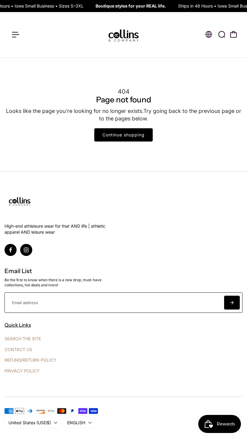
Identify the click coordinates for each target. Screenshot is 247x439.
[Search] (221, 34)
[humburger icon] (15, 34)
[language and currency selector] (208, 34)
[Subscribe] (232, 303)
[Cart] (233, 34)
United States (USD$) (29, 422)
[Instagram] (26, 250)
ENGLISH (76, 422)
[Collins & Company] (123, 34)
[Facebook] (11, 250)
